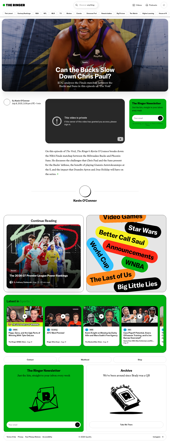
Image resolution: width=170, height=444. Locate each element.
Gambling (54, 330)
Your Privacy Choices (32, 437)
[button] (86, 5)
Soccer (13, 271)
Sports (85, 62)
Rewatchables (106, 13)
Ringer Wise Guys (53, 342)
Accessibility (47, 437)
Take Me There (126, 424)
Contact (30, 359)
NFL (45, 13)
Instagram (156, 437)
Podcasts (153, 5)
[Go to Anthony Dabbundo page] (11, 282)
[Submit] (160, 118)
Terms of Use (11, 437)
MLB (53, 13)
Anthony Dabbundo (24, 282)
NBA (37, 13)
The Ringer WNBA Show (17, 342)
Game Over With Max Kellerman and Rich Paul (139, 341)
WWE (91, 330)
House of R (163, 13)
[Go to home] (14, 5)
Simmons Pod (91, 13)
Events (79, 13)
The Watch (134, 13)
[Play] (25, 316)
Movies (69, 13)
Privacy (20, 437)
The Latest (9, 13)
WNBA (15, 330)
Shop (140, 359)
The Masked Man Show (93, 342)
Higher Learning (148, 13)
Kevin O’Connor (22, 100)
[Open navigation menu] (164, 5)
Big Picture (121, 13)
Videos (139, 5)
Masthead (85, 359)
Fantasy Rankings (24, 13)
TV (61, 13)
